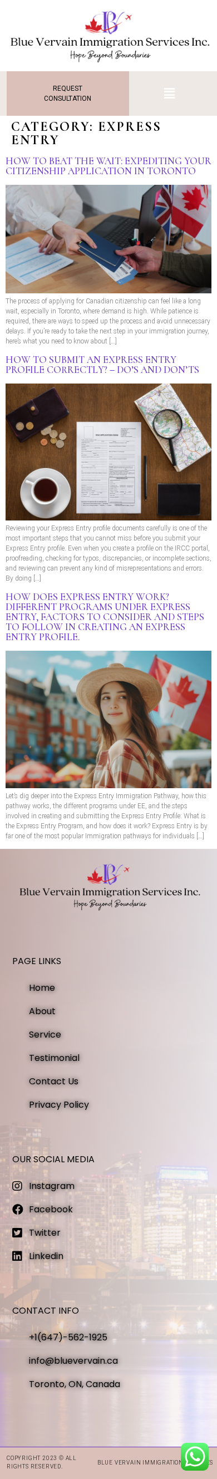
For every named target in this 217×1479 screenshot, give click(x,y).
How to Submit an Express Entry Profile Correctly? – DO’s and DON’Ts (102, 364)
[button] (169, 93)
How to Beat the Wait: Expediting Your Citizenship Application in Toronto (108, 166)
